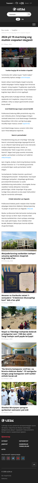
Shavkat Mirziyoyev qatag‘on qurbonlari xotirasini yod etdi (15, 408)
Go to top (34, 464)
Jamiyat (5, 444)
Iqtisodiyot (23, 441)
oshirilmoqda (25, 77)
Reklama (4, 478)
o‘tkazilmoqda (6, 157)
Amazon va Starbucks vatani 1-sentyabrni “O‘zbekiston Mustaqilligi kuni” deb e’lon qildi (18, 297)
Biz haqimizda (6, 476)
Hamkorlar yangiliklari (24, 445)
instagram (8, 458)
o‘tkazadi (30, 209)
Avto (3, 449)
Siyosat (4, 441)
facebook (3, 458)
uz (18, 19)
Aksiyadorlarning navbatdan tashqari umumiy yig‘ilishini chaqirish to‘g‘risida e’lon (19, 255)
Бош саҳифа (5, 30)
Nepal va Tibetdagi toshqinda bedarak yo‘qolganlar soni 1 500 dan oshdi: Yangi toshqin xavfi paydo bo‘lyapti (19, 334)
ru (23, 19)
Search (29, 14)
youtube (18, 458)
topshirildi (26, 124)
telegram (23, 458)
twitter (13, 458)
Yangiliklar (15, 30)
